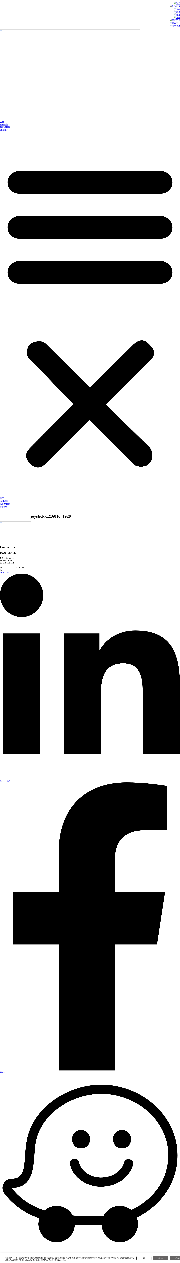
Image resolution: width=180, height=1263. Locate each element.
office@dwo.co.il (9, 570)
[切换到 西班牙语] (175, 20)
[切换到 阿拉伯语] (175, 26)
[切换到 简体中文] (175, 23)
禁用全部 (160, 1258)
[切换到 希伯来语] (175, 6)
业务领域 (4, 124)
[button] (90, 314)
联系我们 (4, 130)
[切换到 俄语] (177, 17)
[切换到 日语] (177, 15)
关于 (2, 121)
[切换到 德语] (177, 12)
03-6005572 (7, 567)
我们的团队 (5, 127)
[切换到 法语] (177, 9)
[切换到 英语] (177, 3)
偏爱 (144, 1258)
